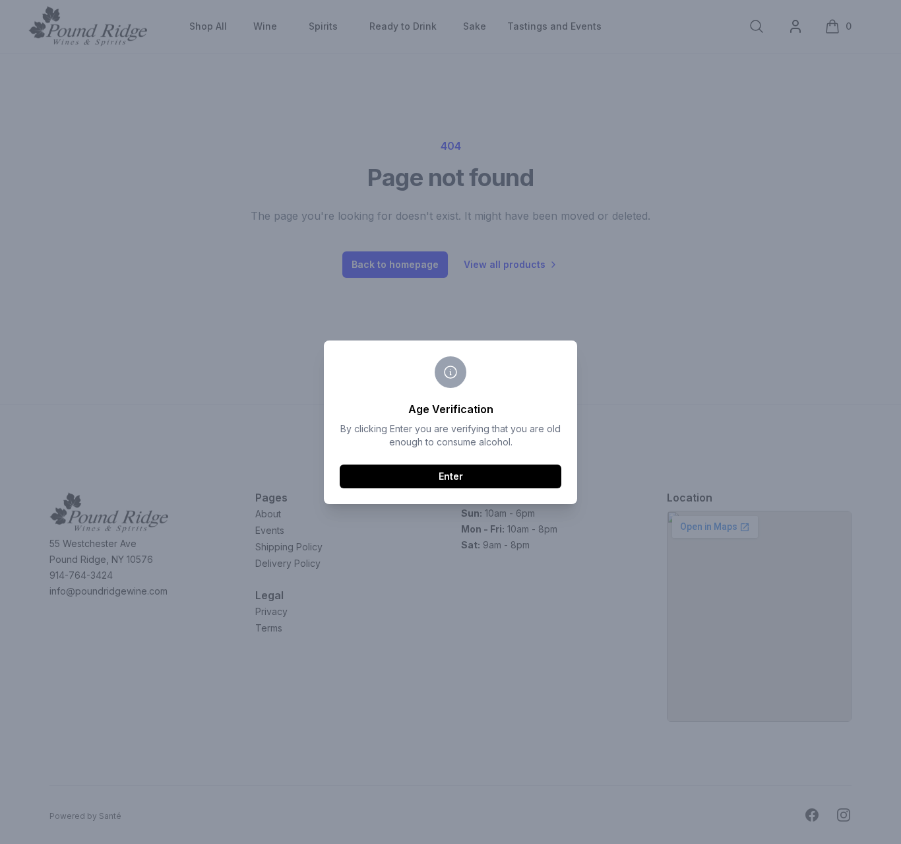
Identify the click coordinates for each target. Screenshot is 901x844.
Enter (451, 476)
